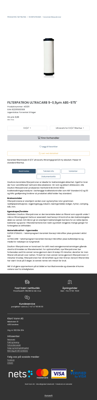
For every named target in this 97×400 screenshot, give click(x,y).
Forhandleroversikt (14, 345)
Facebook (10, 360)
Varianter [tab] (73, 171)
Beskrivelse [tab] (24, 171)
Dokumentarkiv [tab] (48, 176)
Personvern (11, 339)
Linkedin (10, 363)
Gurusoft (48, 395)
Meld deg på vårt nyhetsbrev (17, 351)
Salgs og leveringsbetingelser (18, 348)
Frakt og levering (13, 342)
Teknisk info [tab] (48, 171)
